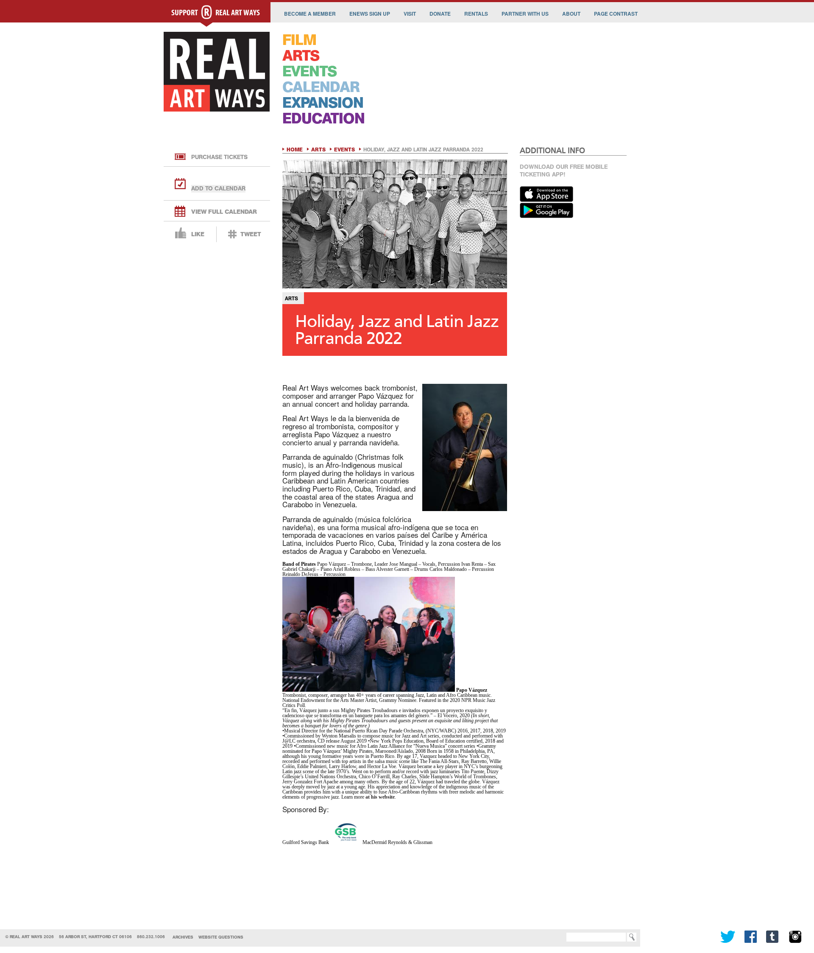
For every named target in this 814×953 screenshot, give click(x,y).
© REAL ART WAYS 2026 (29, 936)
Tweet (250, 234)
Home (295, 150)
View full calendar (224, 211)
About (571, 13)
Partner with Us (525, 13)
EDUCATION (323, 118)
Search (553, 937)
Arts (318, 150)
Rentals (476, 13)
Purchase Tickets (219, 157)
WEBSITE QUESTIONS (220, 937)
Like (197, 234)
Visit (410, 13)
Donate (440, 13)
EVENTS (309, 71)
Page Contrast (616, 13)
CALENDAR (321, 87)
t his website (381, 797)
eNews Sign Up (369, 13)
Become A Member (310, 13)
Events (344, 150)
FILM (299, 40)
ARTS (300, 55)
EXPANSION (322, 103)
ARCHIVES (183, 937)
